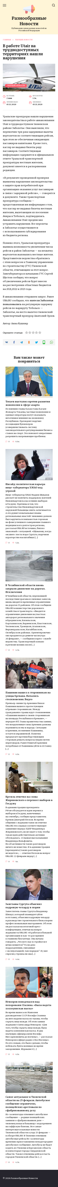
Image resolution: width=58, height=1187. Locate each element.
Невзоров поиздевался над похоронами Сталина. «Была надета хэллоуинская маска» (28, 1005)
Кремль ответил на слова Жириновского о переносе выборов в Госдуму (29, 800)
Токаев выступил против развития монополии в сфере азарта (27, 403)
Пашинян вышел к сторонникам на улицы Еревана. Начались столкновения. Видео (28, 696)
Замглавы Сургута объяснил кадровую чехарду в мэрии (23, 906)
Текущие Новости (16, 86)
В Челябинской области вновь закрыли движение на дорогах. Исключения (25, 588)
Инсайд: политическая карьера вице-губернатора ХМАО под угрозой (25, 487)
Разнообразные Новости (29, 21)
